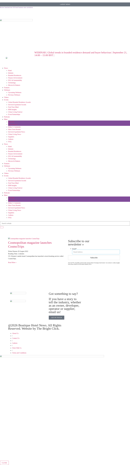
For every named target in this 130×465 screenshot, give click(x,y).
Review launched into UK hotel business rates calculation (16, 7)
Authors (10, 139)
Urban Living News (14, 134)
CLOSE (4, 463)
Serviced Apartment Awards (17, 105)
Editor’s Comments (14, 127)
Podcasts (7, 117)
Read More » (12, 262)
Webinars (7, 90)
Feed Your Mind (13, 107)
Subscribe (11, 122)
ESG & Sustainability (15, 80)
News (6, 68)
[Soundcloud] (2, 13)
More (6, 119)
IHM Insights (12, 109)
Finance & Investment (15, 78)
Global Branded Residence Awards (19, 102)
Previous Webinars (14, 95)
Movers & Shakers (14, 85)
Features (6, 87)
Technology (12, 83)
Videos (6, 97)
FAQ (9, 141)
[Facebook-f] (8, 13)
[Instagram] (19, 13)
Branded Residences (14, 75)
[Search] (1, 227)
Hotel (10, 70)
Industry (10, 73)
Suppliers (11, 137)
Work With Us (12, 124)
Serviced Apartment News (16, 132)
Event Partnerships (14, 114)
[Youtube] (24, 13)
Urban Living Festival (15, 112)
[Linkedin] (13, 13)
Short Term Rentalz (14, 129)
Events (6, 100)
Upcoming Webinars (14, 92)
